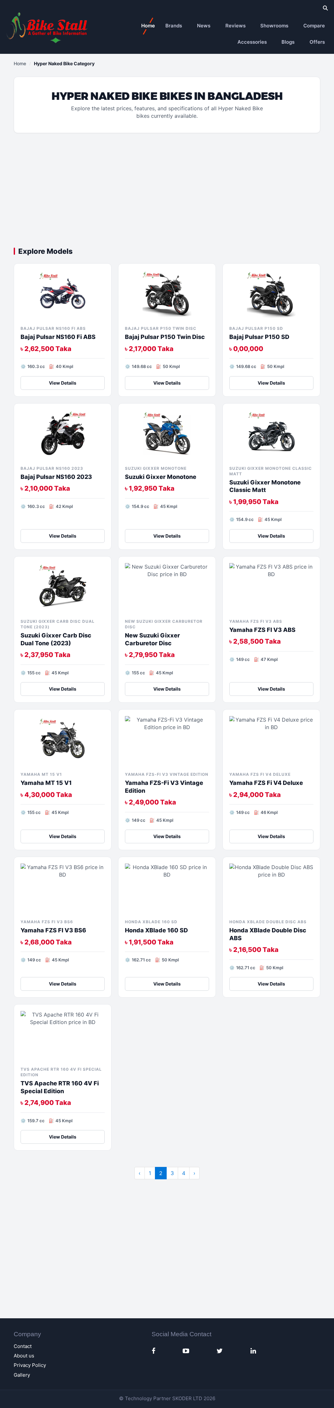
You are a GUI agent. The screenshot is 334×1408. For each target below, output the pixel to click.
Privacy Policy (30, 1365)
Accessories (252, 42)
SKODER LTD (187, 1398)
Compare (314, 26)
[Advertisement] (167, 191)
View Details (62, 383)
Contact (23, 1346)
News (203, 26)
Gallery (22, 1375)
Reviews (235, 26)
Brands (173, 26)
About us (24, 1356)
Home (148, 26)
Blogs (288, 42)
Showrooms (274, 26)
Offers (317, 42)
